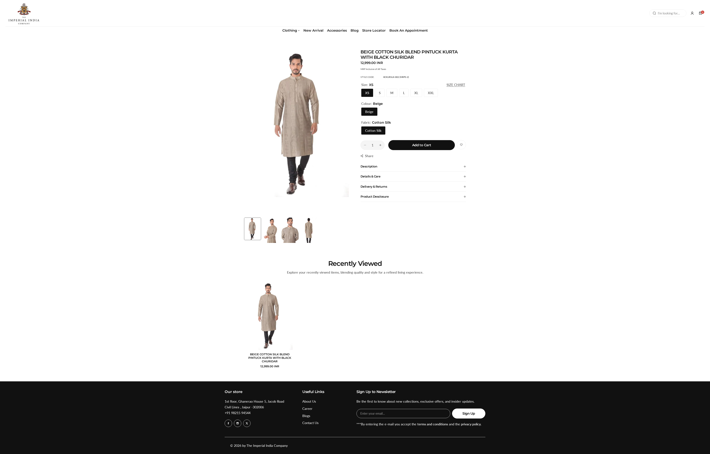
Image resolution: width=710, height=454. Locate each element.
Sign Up (468, 413)
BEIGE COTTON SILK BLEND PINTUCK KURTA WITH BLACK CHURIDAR (269, 358)
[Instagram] (237, 423)
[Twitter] (247, 423)
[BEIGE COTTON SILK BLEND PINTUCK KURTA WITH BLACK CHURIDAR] (269, 315)
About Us (309, 401)
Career (307, 408)
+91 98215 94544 (238, 413)
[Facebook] (228, 423)
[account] (692, 13)
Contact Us (310, 423)
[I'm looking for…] (654, 13)
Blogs (306, 416)
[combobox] (667, 13)
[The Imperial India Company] (24, 13)
